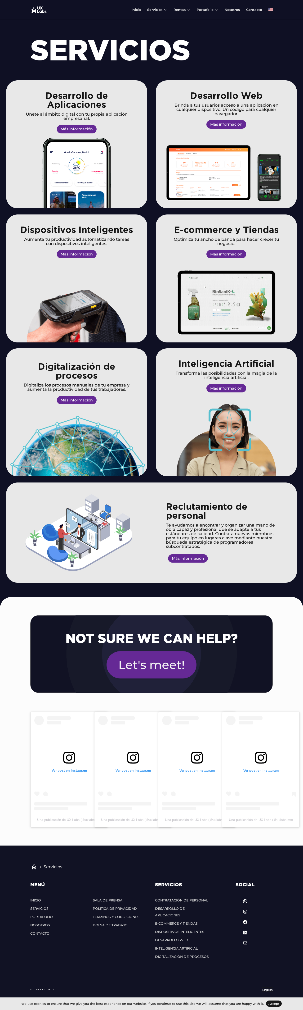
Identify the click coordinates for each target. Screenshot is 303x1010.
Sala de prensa (107, 900)
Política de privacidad (115, 908)
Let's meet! (151, 665)
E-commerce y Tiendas (176, 923)
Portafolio (205, 10)
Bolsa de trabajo (110, 925)
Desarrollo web (171, 940)
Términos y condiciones (116, 917)
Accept (273, 1003)
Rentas (180, 10)
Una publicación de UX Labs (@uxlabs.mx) (69, 820)
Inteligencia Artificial (176, 948)
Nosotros (232, 10)
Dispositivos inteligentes (179, 932)
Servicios (154, 10)
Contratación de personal (181, 900)
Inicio (136, 10)
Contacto (254, 10)
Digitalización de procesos (182, 957)
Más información (77, 129)
